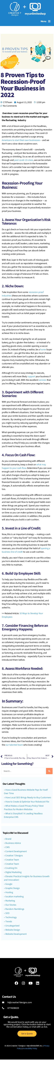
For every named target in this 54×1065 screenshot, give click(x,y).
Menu (43, 21)
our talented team (14, 744)
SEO (7, 913)
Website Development (15, 934)
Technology (11, 917)
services (42, 380)
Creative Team (12, 859)
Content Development (16, 851)
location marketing (14, 896)
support (31, 376)
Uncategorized (12, 925)
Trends (8, 921)
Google (8, 884)
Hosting (9, 892)
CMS (7, 847)
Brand (8, 839)
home (43, 349)
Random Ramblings (14, 909)
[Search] (49, 771)
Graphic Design (12, 888)
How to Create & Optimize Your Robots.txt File (27, 801)
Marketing (10, 900)
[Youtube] (30, 983)
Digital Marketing (13, 872)
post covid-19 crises (23, 160)
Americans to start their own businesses (21, 140)
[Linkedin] (37, 983)
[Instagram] (23, 983)
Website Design (12, 930)
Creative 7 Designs (14, 855)
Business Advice (13, 843)
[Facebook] (16, 983)
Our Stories (10, 905)
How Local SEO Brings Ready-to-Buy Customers (28, 797)
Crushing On (11, 868)
